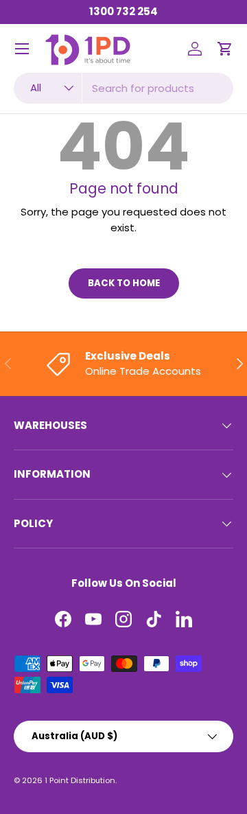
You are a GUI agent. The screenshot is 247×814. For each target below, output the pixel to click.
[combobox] (123, 88)
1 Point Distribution (80, 780)
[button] (225, 49)
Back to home (124, 283)
